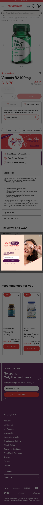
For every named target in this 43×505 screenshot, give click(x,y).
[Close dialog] (40, 236)
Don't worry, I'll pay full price (11, 263)
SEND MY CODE (11, 260)
